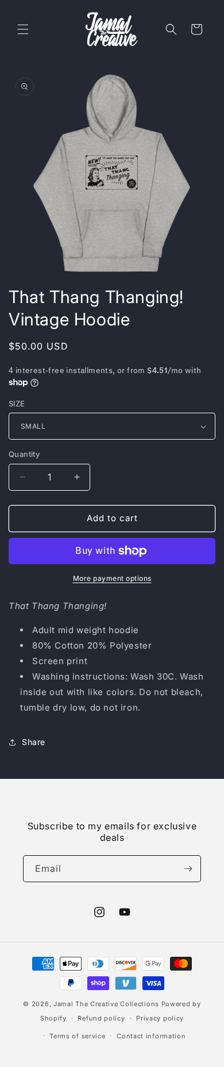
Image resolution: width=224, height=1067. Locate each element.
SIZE (17, 403)
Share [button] (33, 742)
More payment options (112, 578)
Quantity (24, 454)
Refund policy (101, 1018)
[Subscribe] (187, 868)
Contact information (151, 1036)
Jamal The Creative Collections (106, 1004)
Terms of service (77, 1036)
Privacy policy (160, 1018)
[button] (23, 29)
